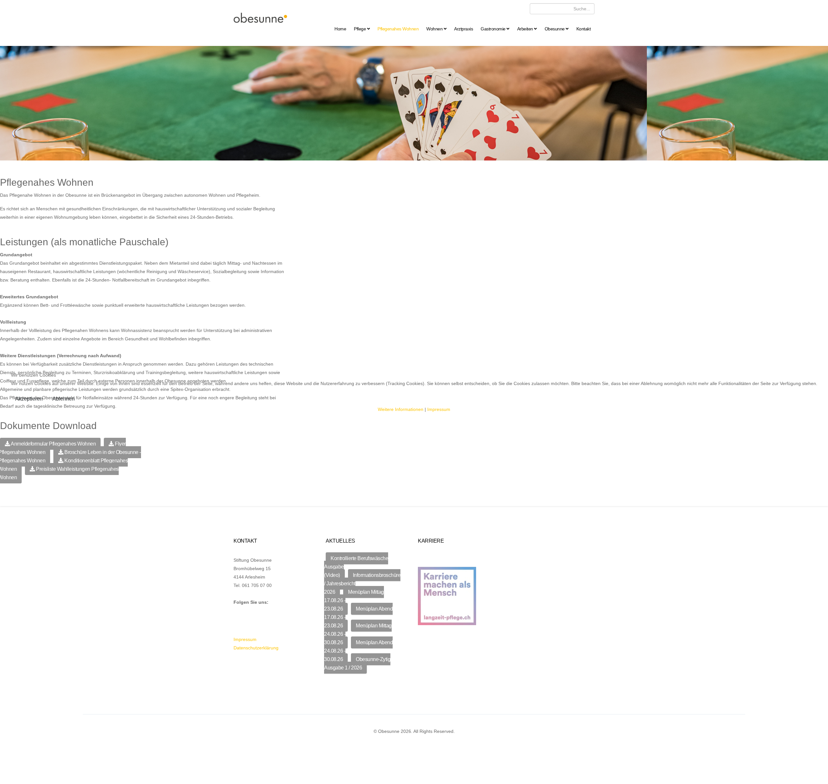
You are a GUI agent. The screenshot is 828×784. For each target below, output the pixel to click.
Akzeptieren (29, 399)
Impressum (438, 409)
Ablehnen (63, 399)
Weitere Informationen (400, 409)
